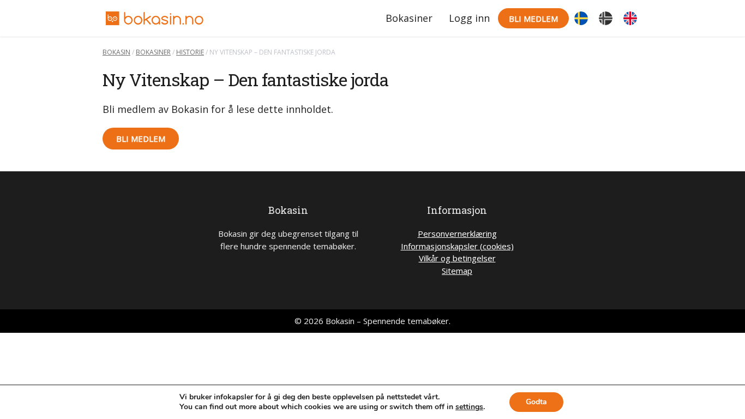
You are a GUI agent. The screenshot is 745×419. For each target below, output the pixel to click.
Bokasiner (409, 18)
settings (469, 407)
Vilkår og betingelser (457, 258)
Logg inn (469, 18)
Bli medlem (533, 18)
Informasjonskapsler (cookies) (457, 246)
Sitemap (457, 270)
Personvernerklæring (457, 233)
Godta (536, 402)
